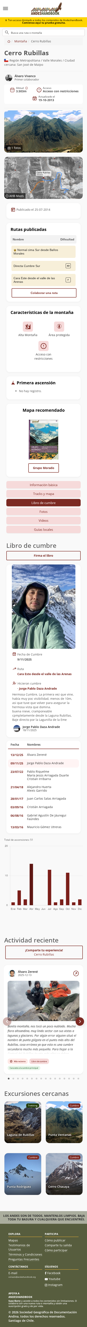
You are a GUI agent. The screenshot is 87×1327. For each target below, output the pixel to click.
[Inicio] (8, 41)
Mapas (13, 1240)
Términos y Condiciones (25, 1254)
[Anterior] (7, 1021)
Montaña (20, 41)
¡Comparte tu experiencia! (44, 952)
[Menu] (13, 8)
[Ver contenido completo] (76, 973)
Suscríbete (14, 1300)
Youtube (54, 1279)
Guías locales (43, 529)
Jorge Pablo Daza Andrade (38, 688)
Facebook (53, 1273)
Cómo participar (56, 1250)
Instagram (55, 1285)
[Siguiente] (80, 1021)
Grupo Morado (43, 468)
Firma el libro (43, 556)
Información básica (43, 485)
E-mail (12, 1273)
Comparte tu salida (58, 1245)
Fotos (43, 511)
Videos (43, 520)
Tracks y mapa (43, 494)
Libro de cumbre (43, 503)
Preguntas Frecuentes (23, 1259)
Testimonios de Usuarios (19, 1247)
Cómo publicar (55, 1240)
